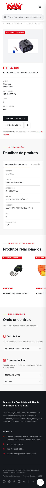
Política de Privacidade (11, 476)
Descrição (36, 164)
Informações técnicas (16, 164)
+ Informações (13, 125)
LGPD (40, 476)
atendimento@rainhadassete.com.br (22, 453)
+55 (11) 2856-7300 (15, 444)
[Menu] (40, 6)
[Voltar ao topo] (33, 481)
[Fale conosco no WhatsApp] (40, 482)
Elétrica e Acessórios (35, 23)
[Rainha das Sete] (14, 6)
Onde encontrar (14, 119)
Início (8, 23)
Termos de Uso (29, 476)
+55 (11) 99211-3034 (15, 449)
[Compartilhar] (27, 125)
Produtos (18, 23)
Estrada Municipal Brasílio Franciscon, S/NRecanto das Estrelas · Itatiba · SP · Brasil (24, 438)
